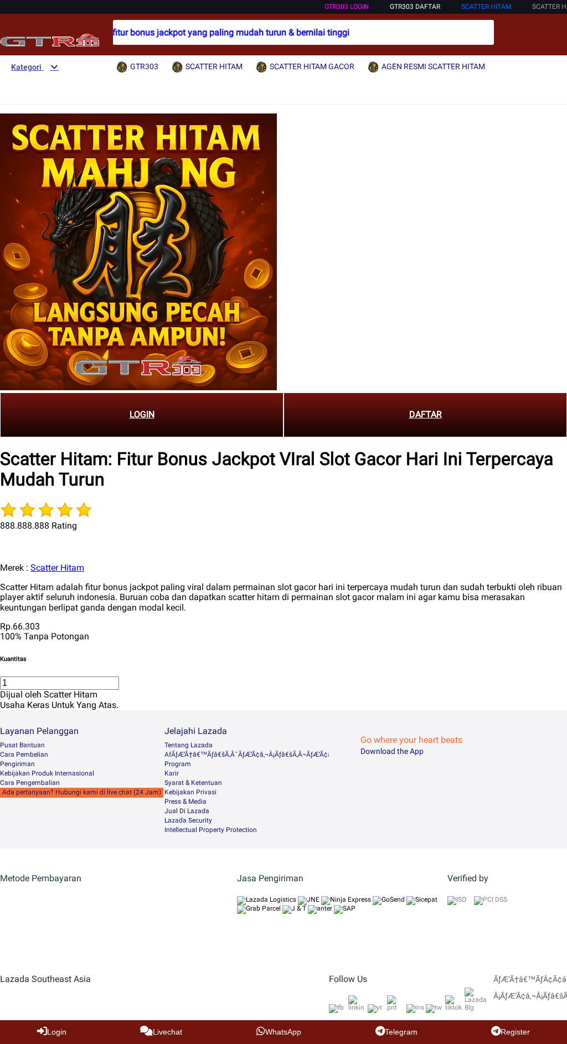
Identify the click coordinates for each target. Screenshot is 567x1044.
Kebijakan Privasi (190, 792)
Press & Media (185, 801)
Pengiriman (17, 764)
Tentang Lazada (188, 745)
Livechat (167, 1031)
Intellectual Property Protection (210, 830)
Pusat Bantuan (22, 745)
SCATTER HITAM (486, 7)
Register (515, 1031)
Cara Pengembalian (30, 783)
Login (56, 1031)
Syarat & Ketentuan (193, 783)
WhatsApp (283, 1031)
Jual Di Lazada (186, 811)
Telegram (401, 1031)
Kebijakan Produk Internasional (47, 773)
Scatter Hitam (57, 567)
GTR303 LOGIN (346, 7)
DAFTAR (425, 414)
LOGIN (142, 414)
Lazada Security (188, 820)
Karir (171, 773)
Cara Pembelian (24, 754)
